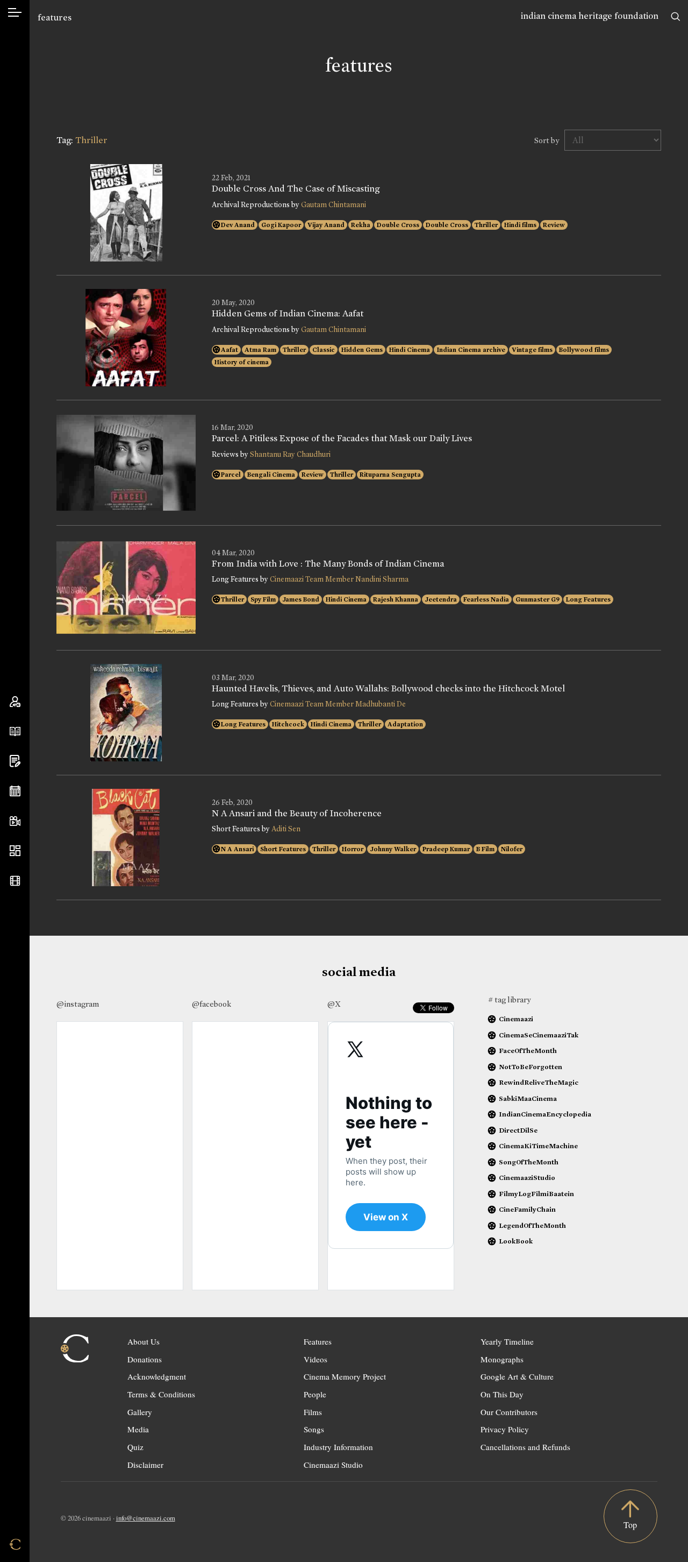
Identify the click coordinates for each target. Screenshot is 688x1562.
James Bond (300, 599)
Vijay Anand (326, 225)
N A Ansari (237, 849)
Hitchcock (288, 724)
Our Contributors (509, 1411)
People (315, 1394)
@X (334, 1004)
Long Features (588, 599)
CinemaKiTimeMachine (538, 1146)
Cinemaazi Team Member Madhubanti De (338, 704)
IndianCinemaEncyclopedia (545, 1114)
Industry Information (338, 1446)
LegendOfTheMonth (532, 1225)
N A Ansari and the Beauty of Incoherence (297, 813)
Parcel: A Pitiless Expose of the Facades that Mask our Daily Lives (342, 438)
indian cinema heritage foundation (589, 16)
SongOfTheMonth (528, 1162)
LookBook (516, 1241)
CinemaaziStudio (527, 1178)
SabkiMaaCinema (528, 1098)
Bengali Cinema (271, 474)
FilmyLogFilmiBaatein (536, 1194)
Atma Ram (260, 350)
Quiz (135, 1446)
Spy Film (263, 599)
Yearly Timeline (507, 1341)
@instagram (77, 1004)
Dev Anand (238, 225)
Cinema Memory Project (345, 1376)
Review (554, 225)
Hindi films (520, 225)
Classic (323, 350)
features (54, 17)
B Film (485, 849)
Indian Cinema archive (470, 350)
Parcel (231, 474)
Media (138, 1429)
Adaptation (405, 724)
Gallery (139, 1411)
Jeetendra (441, 599)
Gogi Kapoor (281, 225)
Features (318, 1341)
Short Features (283, 849)
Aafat (229, 350)
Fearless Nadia (486, 599)
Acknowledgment (156, 1376)
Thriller (486, 225)
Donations (144, 1359)
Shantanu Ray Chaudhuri (290, 454)
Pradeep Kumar (446, 849)
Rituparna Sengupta (390, 474)
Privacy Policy (505, 1429)
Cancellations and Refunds (525, 1446)
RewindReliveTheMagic (538, 1082)
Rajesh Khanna (395, 599)
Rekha (360, 225)
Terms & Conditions (161, 1394)
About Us (143, 1341)
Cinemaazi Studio (333, 1464)
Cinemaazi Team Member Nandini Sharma (339, 579)
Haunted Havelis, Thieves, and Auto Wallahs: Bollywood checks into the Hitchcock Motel (388, 688)
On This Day (502, 1394)
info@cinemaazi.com (145, 1518)
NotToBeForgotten (530, 1067)
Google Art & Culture (517, 1376)
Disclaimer (145, 1464)
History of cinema (241, 362)
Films (313, 1411)
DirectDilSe (518, 1130)
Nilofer (511, 849)
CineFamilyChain (527, 1209)
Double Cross (398, 225)
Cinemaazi (516, 1019)
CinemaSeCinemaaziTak (538, 1035)
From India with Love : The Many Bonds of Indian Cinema (328, 564)
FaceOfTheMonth (528, 1051)
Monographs (502, 1359)
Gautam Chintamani (333, 204)
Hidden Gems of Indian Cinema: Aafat (287, 313)
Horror (352, 849)
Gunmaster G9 (537, 599)
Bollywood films (584, 350)
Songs (314, 1429)
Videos (315, 1359)
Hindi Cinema (409, 350)
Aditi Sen (285, 828)
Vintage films (532, 350)
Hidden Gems (362, 350)
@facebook (211, 1004)
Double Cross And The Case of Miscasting (295, 188)
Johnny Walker (393, 849)
